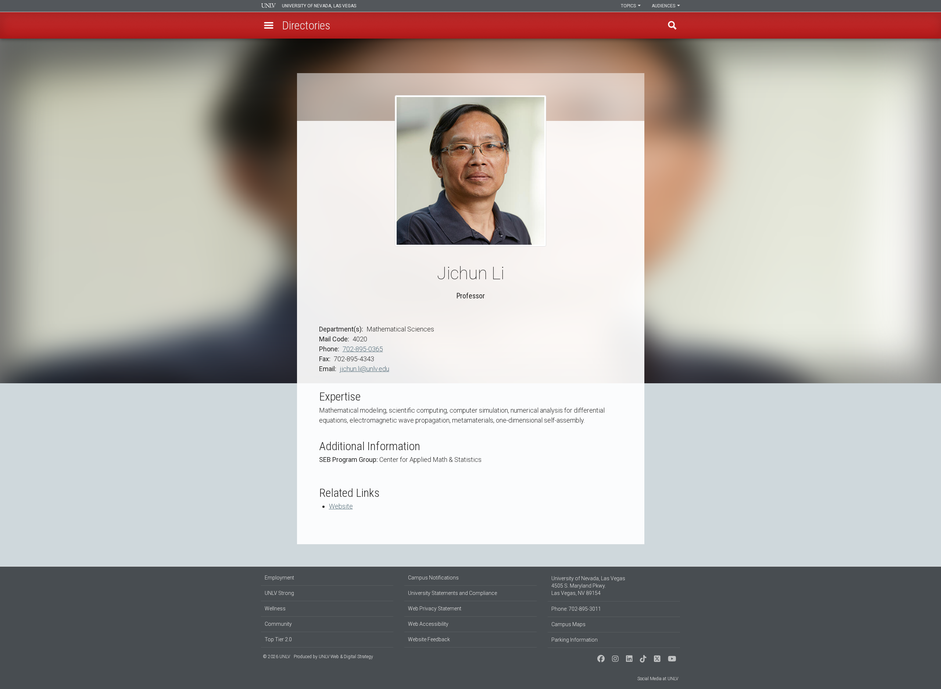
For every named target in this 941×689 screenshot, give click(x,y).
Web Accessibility (428, 624)
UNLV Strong (279, 593)
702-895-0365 (363, 349)
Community (278, 624)
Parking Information (574, 640)
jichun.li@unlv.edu (364, 369)
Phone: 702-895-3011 (576, 609)
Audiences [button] (664, 5)
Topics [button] (629, 5)
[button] (268, 25)
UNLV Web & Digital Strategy (346, 656)
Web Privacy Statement (434, 608)
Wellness (275, 608)
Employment (279, 578)
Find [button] (672, 25)
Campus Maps (568, 624)
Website (341, 506)
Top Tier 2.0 (278, 639)
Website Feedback (429, 639)
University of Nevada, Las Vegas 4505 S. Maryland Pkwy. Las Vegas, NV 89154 (588, 585)
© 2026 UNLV (276, 656)
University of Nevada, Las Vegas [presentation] (319, 5)
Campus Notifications (433, 578)
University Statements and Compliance (452, 593)
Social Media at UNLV (657, 678)
